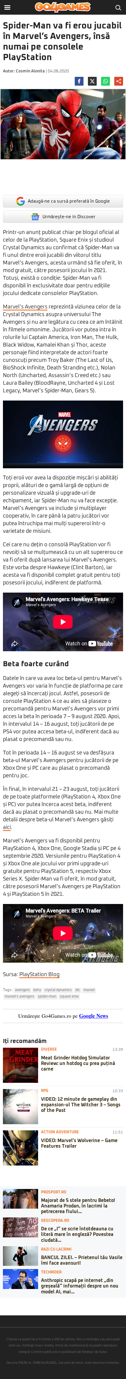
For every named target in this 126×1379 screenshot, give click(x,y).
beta (37, 990)
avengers (22, 990)
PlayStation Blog (39, 974)
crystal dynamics (58, 990)
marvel (89, 990)
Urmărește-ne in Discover (69, 217)
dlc (77, 990)
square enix (69, 996)
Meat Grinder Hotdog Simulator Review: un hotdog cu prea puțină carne (78, 1063)
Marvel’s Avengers (25, 307)
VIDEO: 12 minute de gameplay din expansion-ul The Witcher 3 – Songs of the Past (80, 1105)
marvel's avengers (19, 996)
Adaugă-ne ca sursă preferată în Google (69, 201)
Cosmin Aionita (30, 71)
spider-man (47, 996)
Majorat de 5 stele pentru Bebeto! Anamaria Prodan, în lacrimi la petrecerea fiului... (78, 1206)
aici (7, 827)
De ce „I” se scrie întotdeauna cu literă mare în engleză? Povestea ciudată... (77, 1234)
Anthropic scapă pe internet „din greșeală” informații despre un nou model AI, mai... (79, 1286)
